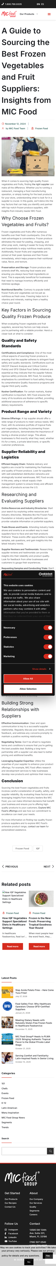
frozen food (22, 848)
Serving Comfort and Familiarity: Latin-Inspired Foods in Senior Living (34, 1057)
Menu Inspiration (10, 1112)
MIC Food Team (17, 128)
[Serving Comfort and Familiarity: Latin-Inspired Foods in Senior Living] (7, 1058)
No (28, 1262)
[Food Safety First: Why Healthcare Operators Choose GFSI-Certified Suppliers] (7, 1006)
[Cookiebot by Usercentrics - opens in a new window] (39, 575)
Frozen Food (41, 128)
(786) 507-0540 (38, 1242)
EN (38, 4)
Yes (48, 1255)
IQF (38, 848)
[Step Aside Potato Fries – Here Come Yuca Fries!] (7, 992)
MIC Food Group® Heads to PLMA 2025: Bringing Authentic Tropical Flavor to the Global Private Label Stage (32, 1040)
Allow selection (28, 689)
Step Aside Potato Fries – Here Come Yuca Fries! (34, 991)
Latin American (9, 1108)
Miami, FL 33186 (38, 1236)
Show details (39, 669)
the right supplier (40, 184)
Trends (5, 1127)
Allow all (28, 678)
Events (5, 1093)
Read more (12, 946)
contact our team (36, 826)
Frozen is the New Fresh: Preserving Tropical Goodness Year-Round (40, 923)
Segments (7, 1122)
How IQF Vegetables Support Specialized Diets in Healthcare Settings (14, 923)
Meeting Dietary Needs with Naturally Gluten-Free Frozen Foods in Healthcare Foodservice (33, 1023)
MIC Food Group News (13, 1117)
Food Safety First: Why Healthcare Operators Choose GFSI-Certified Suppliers (33, 1006)
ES (42, 4)
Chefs (5, 1088)
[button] (49, 14)
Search (5, 1138)
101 (3, 1083)
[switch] (48, 637)
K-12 (4, 1103)
